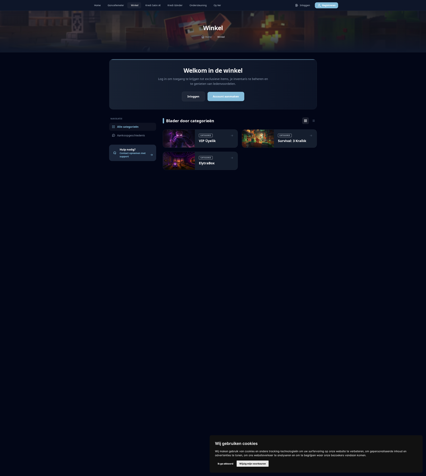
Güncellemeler (116, 5)
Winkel (134, 5)
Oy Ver (217, 5)
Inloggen (305, 5)
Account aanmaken (226, 96)
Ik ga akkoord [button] (225, 463)
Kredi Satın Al (153, 5)
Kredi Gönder (175, 5)
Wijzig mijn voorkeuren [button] (252, 463)
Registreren (328, 5)
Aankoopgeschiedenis (131, 135)
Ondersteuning (198, 5)
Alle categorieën (128, 127)
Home (97, 5)
